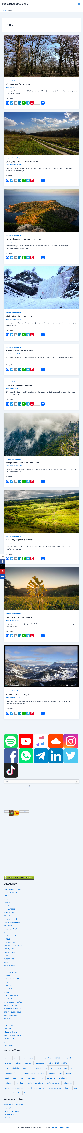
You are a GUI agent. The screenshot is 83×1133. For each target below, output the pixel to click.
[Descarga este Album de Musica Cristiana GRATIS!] (41, 797)
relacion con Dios (54, 1088)
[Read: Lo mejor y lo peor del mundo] (42, 589)
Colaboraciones (9, 912)
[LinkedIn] (55, 756)
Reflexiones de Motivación (13, 1035)
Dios (24, 1068)
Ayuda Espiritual (9, 906)
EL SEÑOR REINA (9, 942)
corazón (69, 1058)
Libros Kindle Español (11, 999)
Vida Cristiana (8, 1045)
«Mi (12, 1093)
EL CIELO (7, 939)
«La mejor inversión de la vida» (20, 351)
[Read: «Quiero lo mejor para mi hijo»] (42, 288)
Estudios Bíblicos (9, 952)
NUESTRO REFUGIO (10, 1015)
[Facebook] (11, 756)
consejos (58, 1058)
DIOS (5, 932)
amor (16, 1058)
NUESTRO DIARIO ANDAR (12, 1012)
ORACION (7, 1019)
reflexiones (67, 1083)
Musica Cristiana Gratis (11, 1111)
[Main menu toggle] (79, 4)
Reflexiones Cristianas (15, 3)
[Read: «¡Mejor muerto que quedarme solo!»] (42, 434)
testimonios (8, 1042)
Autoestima (7, 902)
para (22, 1078)
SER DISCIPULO (9, 1039)
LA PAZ (6, 982)
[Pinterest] (2, 571)
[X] (2, 566)
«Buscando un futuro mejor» (18, 84)
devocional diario (12, 1068)
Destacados (8, 926)
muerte (68, 1073)
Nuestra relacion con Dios (12, 1009)
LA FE (6, 969)
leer (72, 1068)
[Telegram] (41, 756)
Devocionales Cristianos (13, 81)
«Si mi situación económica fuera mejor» (24, 239)
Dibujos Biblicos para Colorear (14, 1104)
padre (15, 1078)
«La (6, 1093)
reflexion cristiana (35, 1083)
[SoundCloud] (55, 741)
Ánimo (6, 899)
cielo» (24, 1058)
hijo (59, 1068)
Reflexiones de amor (11, 1032)
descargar (28, 1063)
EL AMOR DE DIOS (10, 936)
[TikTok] (11, 770)
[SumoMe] (2, 576)
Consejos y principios (11, 919)
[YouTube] (26, 741)
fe (46, 1068)
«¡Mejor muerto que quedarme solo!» (22, 462)
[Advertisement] (49, 847)
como (31, 1058)
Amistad (6, 896)
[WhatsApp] (26, 756)
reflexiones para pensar (35, 1088)
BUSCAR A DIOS (9, 909)
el (30, 1068)
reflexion (8, 1083)
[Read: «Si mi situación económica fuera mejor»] (42, 210)
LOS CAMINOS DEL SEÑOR (13, 1002)
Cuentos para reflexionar (12, 922)
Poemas (6, 1022)
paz (42, 1078)
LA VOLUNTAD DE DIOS (12, 995)
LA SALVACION (9, 985)
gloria (53, 1068)
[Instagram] (70, 741)
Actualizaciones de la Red (12, 889)
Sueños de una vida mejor (17, 694)
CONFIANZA (8, 916)
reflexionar (20, 1083)
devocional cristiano (58, 1063)
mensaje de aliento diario (34, 1073)
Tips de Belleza (9, 1114)
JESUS (6, 962)
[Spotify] (11, 741)
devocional (40, 1063)
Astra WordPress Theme (60, 1127)
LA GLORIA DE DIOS (10, 972)
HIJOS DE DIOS (9, 959)
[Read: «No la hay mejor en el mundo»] (42, 511)
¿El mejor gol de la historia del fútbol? (22, 161)
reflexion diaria (53, 1083)
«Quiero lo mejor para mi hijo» (19, 316)
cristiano (19, 1063)
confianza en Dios (44, 1058)
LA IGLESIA (7, 975)
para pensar (32, 1078)
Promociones (8, 1025)
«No (18, 1093)
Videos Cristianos (10, 1118)
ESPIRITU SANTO (9, 949)
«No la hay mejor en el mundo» (19, 540)
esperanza (38, 1068)
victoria (67, 1088)
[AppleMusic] (41, 741)
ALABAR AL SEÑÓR (10, 892)
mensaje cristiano (12, 1073)
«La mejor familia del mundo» (19, 385)
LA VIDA (6, 992)
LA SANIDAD (8, 989)
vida (75, 1088)
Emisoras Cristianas (10, 1108)
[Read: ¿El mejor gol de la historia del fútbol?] (42, 133)
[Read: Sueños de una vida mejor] (42, 666)
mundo (7, 1078)
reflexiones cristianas (14, 1088)
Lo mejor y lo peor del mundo (19, 617)
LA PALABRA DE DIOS (11, 979)
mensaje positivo (55, 1073)
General (6, 956)
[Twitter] (70, 756)
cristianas (8, 1063)
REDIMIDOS (8, 1029)
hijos (65, 1068)
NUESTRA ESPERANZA (11, 1005)
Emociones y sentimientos (13, 945)
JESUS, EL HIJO (9, 965)
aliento (7, 1058)
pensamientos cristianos (57, 1078)
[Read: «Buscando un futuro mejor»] (42, 56)
